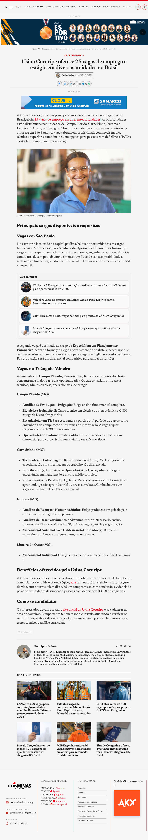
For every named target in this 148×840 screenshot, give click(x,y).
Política (127, 7)
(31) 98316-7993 (18, 823)
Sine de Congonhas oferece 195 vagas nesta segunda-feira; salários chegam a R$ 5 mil (113, 750)
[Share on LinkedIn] (71, 83)
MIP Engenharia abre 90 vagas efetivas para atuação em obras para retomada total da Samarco (74, 750)
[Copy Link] (8, 133)
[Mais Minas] (18, 7)
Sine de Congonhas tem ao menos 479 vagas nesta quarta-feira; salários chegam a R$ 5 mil (33, 750)
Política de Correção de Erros (90, 811)
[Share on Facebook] (59, 83)
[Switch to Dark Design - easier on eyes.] (6, 7)
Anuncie (81, 788)
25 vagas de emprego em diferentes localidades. (67, 119)
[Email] (8, 126)
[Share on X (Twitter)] (65, 83)
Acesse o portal (60, 804)
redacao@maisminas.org (21, 802)
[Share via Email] (77, 83)
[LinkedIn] (8, 113)
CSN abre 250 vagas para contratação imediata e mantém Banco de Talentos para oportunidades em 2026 (34, 710)
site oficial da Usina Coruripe (83, 609)
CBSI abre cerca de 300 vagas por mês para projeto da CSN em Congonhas (113, 707)
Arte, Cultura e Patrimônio (61, 7)
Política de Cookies (86, 807)
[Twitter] (8, 106)
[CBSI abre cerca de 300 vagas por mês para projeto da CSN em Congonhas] (114, 690)
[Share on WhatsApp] (88, 83)
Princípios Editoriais (86, 816)
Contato (81, 793)
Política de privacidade (87, 802)
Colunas (83, 7)
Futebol (95, 7)
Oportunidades (111, 7)
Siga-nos (61, 788)
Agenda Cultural (33, 7)
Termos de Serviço (85, 821)
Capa (35, 49)
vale (73, 582)
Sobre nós (82, 797)
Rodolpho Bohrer (70, 75)
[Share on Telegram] (83, 83)
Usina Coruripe (24, 632)
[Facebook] (8, 99)
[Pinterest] (8, 119)
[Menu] (11, 7)
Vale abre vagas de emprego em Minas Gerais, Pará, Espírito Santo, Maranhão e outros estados (74, 709)
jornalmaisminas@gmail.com (21, 813)
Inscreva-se (60, 801)
